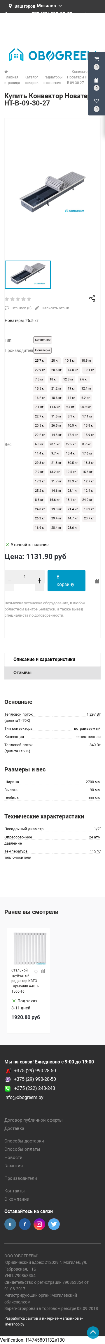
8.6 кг (39, 500)
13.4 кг (71, 453)
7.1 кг (39, 407)
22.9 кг (40, 370)
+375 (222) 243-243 (33, 1088)
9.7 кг (55, 453)
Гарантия (13, 1165)
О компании (16, 1199)
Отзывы (22, 672)
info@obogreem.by (23, 1097)
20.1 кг (55, 444)
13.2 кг (55, 472)
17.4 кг (73, 435)
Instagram (39, 1224)
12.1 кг (86, 388)
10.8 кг (86, 361)
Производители (20, 1178)
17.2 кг (40, 481)
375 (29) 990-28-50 (36, 1079)
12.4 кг (89, 491)
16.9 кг (40, 528)
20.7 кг (89, 518)
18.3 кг (89, 463)
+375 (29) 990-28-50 (35, 1070)
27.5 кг (71, 444)
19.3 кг (56, 509)
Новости (13, 1157)
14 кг (71, 398)
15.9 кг (89, 435)
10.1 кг (70, 361)
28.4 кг (56, 528)
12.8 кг (68, 379)
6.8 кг (39, 444)
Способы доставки (24, 1141)
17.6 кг (87, 453)
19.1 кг (89, 370)
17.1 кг (87, 416)
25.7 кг (40, 361)
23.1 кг (73, 491)
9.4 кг (70, 407)
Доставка (14, 1128)
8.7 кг (86, 444)
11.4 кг (40, 453)
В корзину (65, 580)
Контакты (14, 1191)
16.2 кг (40, 398)
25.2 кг (40, 491)
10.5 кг (73, 425)
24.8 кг (40, 509)
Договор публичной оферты (33, 1120)
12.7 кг (89, 481)
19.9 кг (89, 509)
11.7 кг (56, 481)
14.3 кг (56, 435)
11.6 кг (55, 407)
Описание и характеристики (44, 659)
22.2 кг (40, 435)
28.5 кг (56, 370)
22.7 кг (40, 416)
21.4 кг (73, 509)
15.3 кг (87, 472)
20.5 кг (40, 425)
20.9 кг (85, 407)
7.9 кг (39, 472)
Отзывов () (21, 308)
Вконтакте (10, 1224)
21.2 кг (56, 388)
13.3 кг (73, 481)
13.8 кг (89, 425)
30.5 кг (73, 463)
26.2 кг (40, 518)
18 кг (53, 379)
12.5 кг (71, 472)
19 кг (71, 388)
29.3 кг (40, 463)
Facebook (25, 1224)
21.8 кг (56, 463)
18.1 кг (71, 500)
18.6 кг (56, 398)
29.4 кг (56, 518)
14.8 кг (73, 370)
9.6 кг (84, 379)
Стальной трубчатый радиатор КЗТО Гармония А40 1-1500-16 (25, 981)
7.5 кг (39, 379)
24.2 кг (87, 500)
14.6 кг (56, 491)
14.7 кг (73, 518)
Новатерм (42, 350)
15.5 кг (40, 388)
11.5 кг (56, 416)
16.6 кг (55, 500)
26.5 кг (56, 425)
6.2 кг (85, 398)
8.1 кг (72, 416)
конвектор (42, 340)
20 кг (55, 361)
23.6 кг (73, 528)
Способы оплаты (22, 1149)
